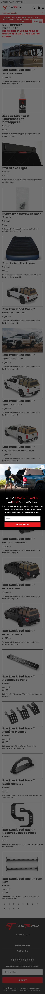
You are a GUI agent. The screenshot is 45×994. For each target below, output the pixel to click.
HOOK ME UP (22, 524)
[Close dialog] (42, 466)
